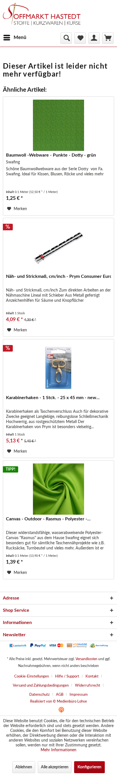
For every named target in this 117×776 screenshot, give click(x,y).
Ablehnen (23, 767)
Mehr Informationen (58, 750)
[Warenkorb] (108, 38)
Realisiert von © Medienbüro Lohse (58, 701)
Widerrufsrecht (87, 685)
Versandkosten (86, 659)
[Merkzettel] (80, 38)
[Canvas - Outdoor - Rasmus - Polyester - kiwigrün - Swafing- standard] (58, 489)
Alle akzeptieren (54, 767)
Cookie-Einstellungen (31, 676)
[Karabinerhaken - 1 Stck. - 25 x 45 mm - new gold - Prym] (58, 367)
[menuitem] (14, 37)
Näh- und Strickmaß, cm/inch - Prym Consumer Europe (58, 276)
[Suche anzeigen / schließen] (66, 38)
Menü (20, 37)
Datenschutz (39, 695)
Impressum (79, 695)
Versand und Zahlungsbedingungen (41, 685)
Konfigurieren (89, 767)
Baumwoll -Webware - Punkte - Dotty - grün (51, 155)
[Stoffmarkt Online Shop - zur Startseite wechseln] (44, 17)
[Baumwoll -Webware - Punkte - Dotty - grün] (58, 125)
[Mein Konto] (94, 38)
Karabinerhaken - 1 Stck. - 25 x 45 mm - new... (53, 397)
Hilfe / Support (67, 676)
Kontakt (92, 676)
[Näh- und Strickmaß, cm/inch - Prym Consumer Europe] (58, 246)
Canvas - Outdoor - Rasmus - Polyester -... (48, 519)
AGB (59, 695)
